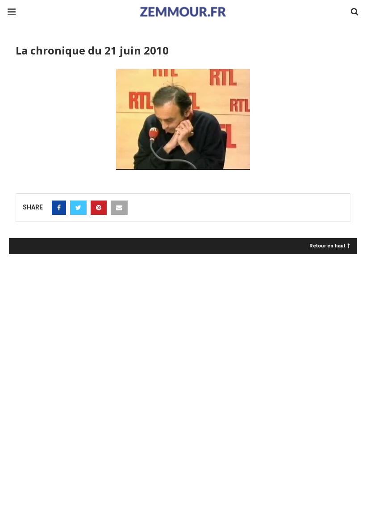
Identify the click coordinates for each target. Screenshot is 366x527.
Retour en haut (327, 245)
